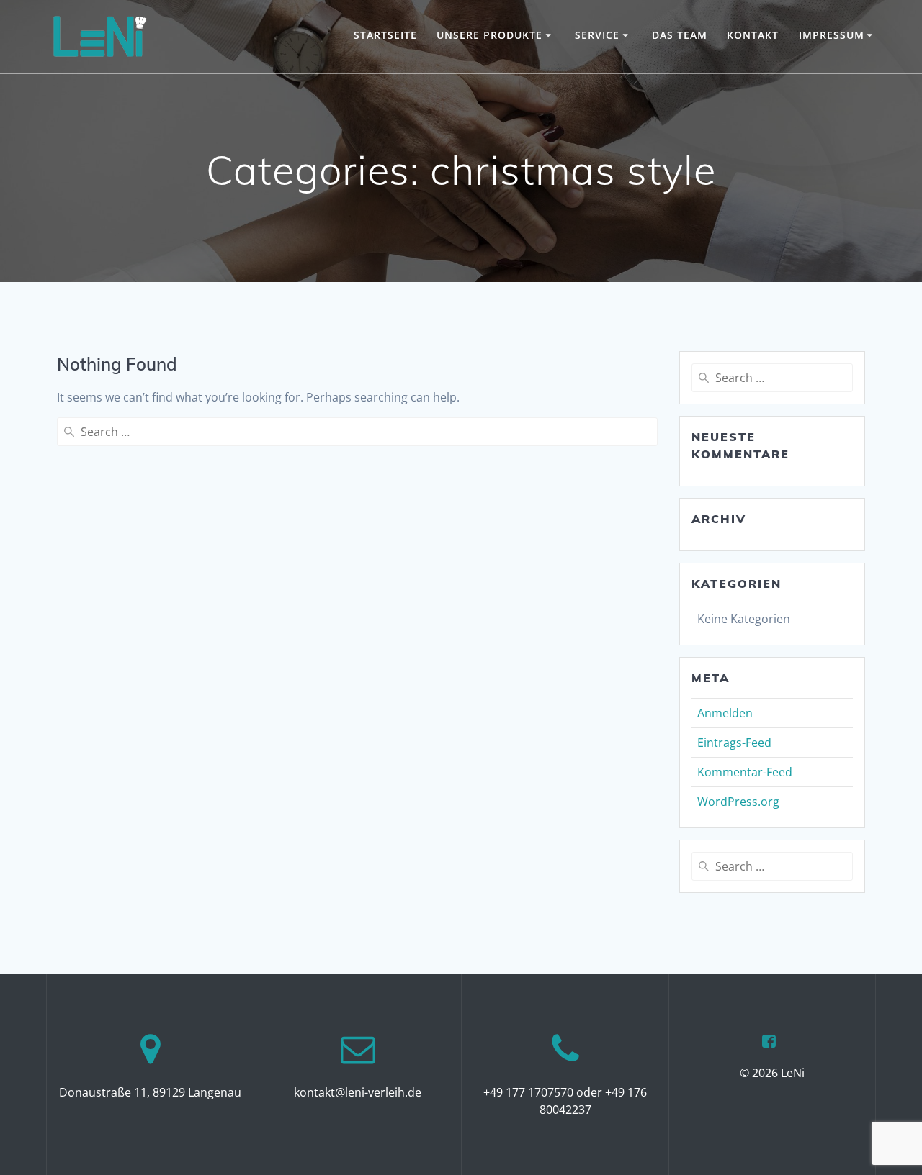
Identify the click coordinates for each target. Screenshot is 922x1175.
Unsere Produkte (489, 35)
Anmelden (725, 713)
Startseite (385, 35)
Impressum (831, 35)
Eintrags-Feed (734, 742)
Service (597, 35)
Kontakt (753, 35)
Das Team (679, 35)
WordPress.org (738, 801)
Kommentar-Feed (744, 772)
